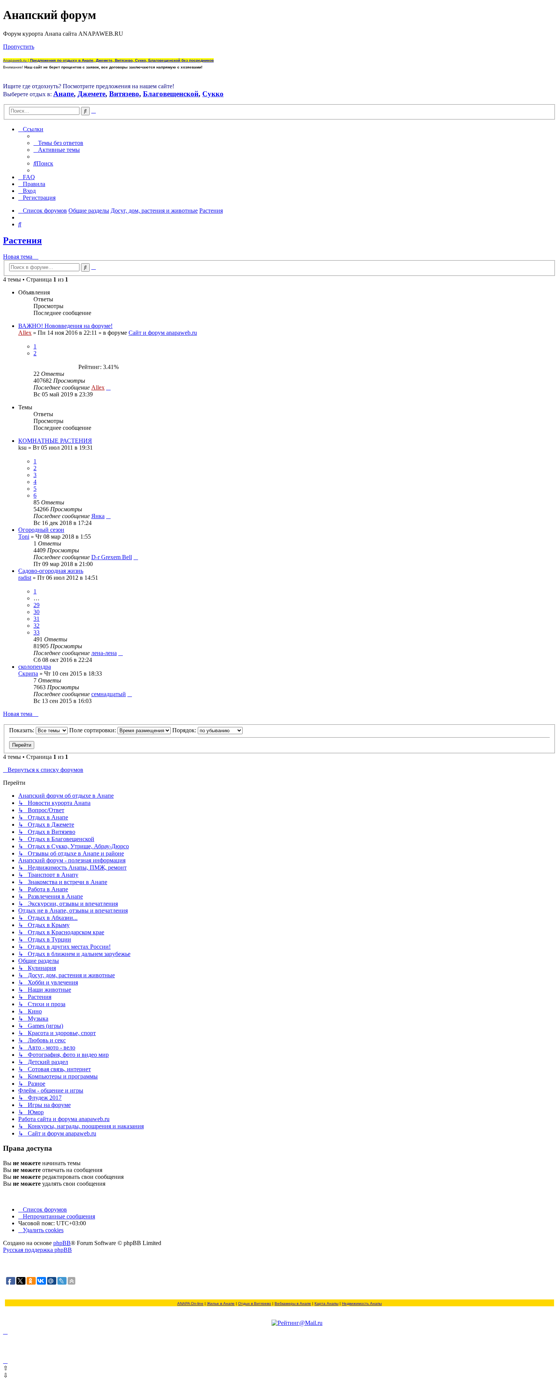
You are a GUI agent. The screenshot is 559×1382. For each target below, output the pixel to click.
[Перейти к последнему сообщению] (108, 387)
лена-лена (104, 653)
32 (36, 625)
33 (36, 632)
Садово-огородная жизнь (50, 571)
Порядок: (185, 730)
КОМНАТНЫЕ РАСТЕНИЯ (55, 440)
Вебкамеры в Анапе (293, 1303)
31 (36, 618)
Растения (22, 240)
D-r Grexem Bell (111, 557)
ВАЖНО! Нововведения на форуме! (65, 326)
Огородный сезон (41, 529)
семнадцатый (108, 694)
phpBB (62, 1243)
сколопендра (34, 666)
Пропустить (18, 46)
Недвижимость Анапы (362, 1303)
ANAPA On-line (190, 1303)
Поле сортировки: (93, 730)
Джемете (91, 94)
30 (36, 612)
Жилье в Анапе (221, 1303)
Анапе (63, 94)
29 (36, 605)
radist (24, 577)
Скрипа (28, 673)
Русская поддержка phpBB (37, 1250)
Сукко (213, 94)
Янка (98, 516)
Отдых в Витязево (254, 1303)
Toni (23, 536)
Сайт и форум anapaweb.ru (163, 332)
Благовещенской (171, 94)
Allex (25, 332)
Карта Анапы (326, 1303)
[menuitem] (58, 143)
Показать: (22, 730)
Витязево (124, 94)
